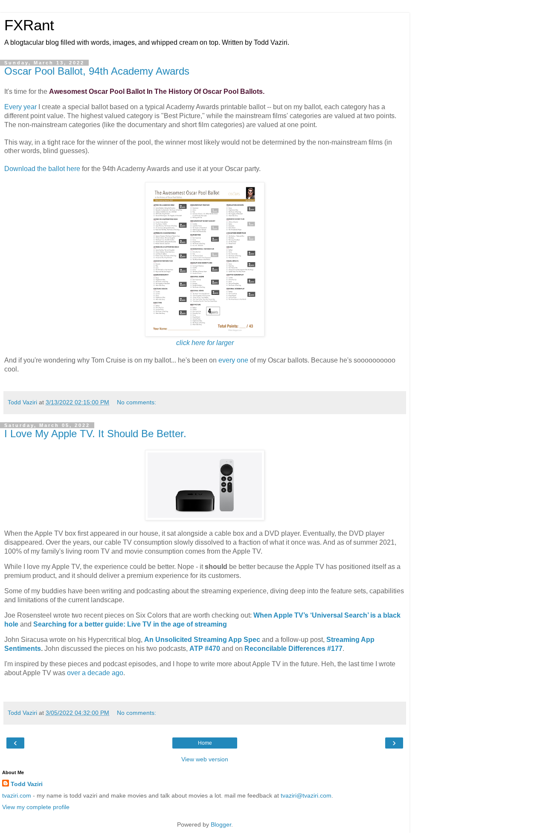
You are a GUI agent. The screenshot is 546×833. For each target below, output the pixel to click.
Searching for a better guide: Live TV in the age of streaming (130, 624)
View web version (204, 759)
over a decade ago (95, 672)
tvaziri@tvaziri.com (306, 795)
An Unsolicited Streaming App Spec (202, 639)
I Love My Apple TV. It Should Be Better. (95, 433)
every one (233, 360)
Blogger (221, 824)
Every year (20, 106)
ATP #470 (204, 648)
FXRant (29, 25)
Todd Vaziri (27, 784)
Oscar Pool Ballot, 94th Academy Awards (96, 71)
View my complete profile (36, 807)
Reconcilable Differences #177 (293, 648)
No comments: (136, 402)
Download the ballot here (42, 168)
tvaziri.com (16, 795)
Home (205, 743)
